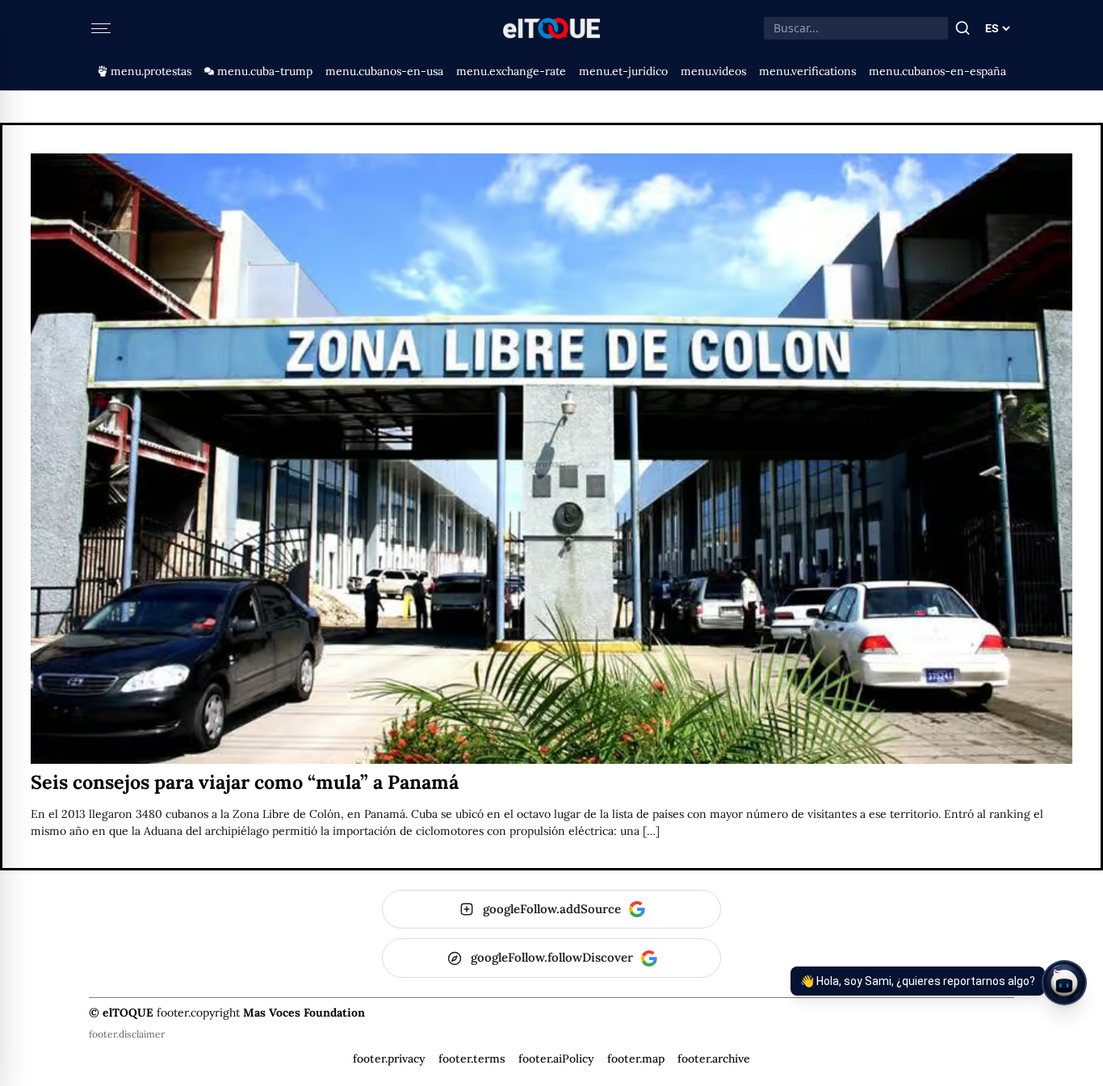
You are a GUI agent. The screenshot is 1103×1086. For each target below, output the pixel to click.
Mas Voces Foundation (304, 1012)
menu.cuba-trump (264, 71)
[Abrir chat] (1064, 982)
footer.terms (471, 1058)
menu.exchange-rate (511, 71)
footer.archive (713, 1058)
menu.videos (713, 71)
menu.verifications (807, 71)
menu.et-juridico (623, 71)
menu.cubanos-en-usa (384, 71)
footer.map (636, 1058)
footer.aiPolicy (556, 1058)
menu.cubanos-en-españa (937, 71)
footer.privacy (389, 1058)
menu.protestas (151, 71)
